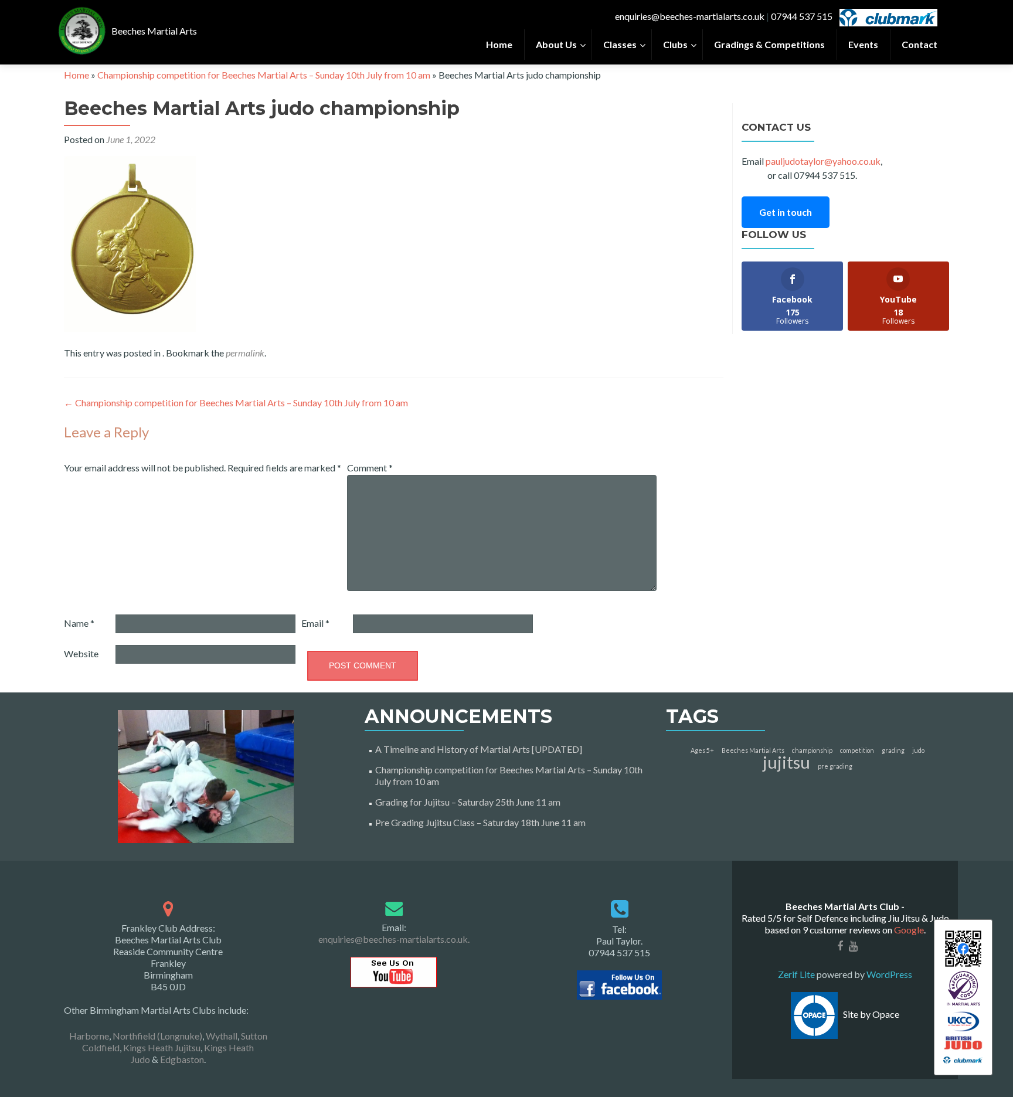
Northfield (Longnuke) (157, 1035)
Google (909, 929)
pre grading (835, 766)
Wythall (221, 1035)
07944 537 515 (801, 16)
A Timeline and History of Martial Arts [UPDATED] (478, 749)
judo (918, 750)
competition (857, 750)
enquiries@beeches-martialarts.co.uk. (394, 939)
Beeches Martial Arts (753, 750)
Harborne (89, 1035)
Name (79, 623)
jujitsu (786, 762)
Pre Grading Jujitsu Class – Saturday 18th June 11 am (480, 822)
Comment (370, 467)
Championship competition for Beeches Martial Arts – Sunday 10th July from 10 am (263, 74)
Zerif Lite (797, 974)
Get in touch (785, 212)
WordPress (888, 974)
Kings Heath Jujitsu (161, 1047)
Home (76, 74)
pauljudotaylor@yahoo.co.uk (823, 161)
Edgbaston (182, 1059)
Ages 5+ (702, 750)
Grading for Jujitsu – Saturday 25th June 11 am (467, 801)
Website (81, 653)
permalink (245, 352)
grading (893, 750)
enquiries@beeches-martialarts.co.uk (689, 16)
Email (315, 623)
